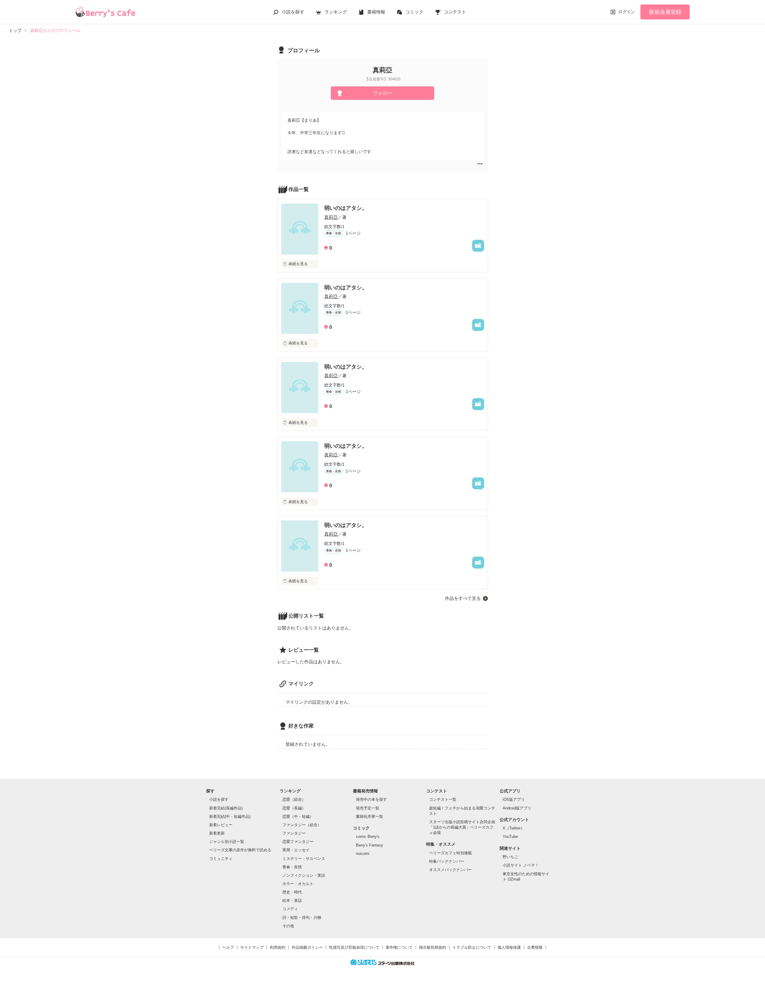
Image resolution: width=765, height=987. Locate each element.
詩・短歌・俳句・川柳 (301, 917)
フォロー (382, 93)
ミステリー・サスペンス (303, 858)
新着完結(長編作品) (226, 808)
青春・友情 (292, 867)
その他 (288, 926)
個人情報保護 (509, 947)
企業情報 (535, 947)
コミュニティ (220, 858)
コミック (414, 11)
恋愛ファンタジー (297, 841)
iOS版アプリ (514, 799)
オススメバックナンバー (450, 869)
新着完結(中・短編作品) (229, 816)
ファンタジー (294, 833)
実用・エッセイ (296, 850)
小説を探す (293, 11)
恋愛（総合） (294, 799)
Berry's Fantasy (369, 845)
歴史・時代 (292, 892)
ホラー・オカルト (297, 883)
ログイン (626, 11)
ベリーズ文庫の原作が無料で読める (240, 850)
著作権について (399, 947)
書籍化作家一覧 (369, 816)
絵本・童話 (292, 900)
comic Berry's (368, 836)
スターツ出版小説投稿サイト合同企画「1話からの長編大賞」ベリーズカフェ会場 (462, 827)
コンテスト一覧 (442, 799)
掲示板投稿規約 (432, 947)
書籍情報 (376, 11)
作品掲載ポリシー (307, 947)
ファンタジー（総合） (301, 825)
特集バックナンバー (446, 861)
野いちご (510, 857)
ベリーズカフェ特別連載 (450, 853)
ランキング (336, 11)
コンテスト (455, 11)
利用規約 (277, 947)
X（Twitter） (513, 828)
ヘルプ (228, 947)
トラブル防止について (471, 947)
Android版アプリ (517, 808)
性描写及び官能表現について (354, 947)
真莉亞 (331, 217)
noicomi (362, 853)
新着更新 (217, 833)
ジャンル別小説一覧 (226, 841)
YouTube (510, 836)
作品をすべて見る (463, 598)
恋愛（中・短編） (297, 816)
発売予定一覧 (367, 808)
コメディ (290, 909)
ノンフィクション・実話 (303, 875)
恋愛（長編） (294, 808)
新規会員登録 (665, 12)
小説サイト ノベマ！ (521, 865)
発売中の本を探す (371, 799)
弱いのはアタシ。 (345, 208)
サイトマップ (252, 947)
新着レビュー (220, 825)
